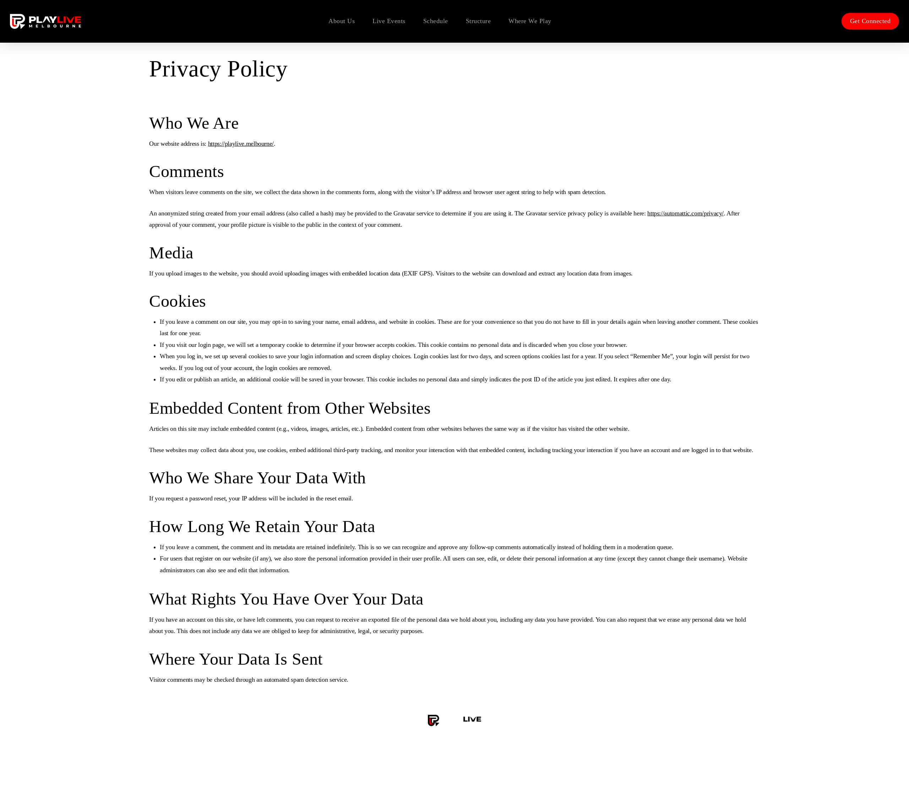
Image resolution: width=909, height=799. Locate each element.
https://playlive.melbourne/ (241, 143)
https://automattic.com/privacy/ (685, 213)
